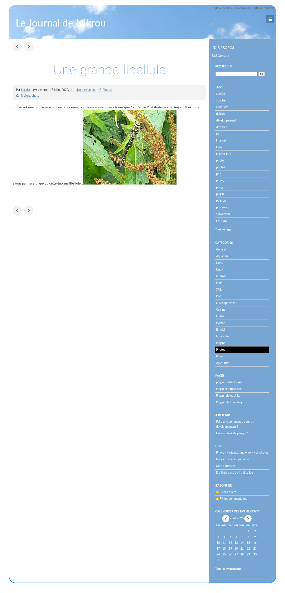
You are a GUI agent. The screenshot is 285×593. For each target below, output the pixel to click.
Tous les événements (228, 569)
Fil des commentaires (233, 498)
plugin (220, 194)
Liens (219, 263)
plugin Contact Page (229, 382)
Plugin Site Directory (229, 402)
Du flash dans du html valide (234, 472)
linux (219, 147)
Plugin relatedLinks (228, 395)
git (217, 134)
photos (220, 167)
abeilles (220, 93)
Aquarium (222, 256)
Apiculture (222, 363)
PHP (219, 283)
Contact (224, 55)
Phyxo (220, 356)
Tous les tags (223, 229)
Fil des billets (228, 492)
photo (35, 95)
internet (221, 140)
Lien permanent (86, 90)
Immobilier (223, 336)
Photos (107, 90)
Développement (226, 303)
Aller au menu (243, 8)
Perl (218, 296)
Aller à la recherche (264, 8)
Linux (219, 269)
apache (220, 100)
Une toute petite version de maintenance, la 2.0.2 (28, 46)
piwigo (220, 187)
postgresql (222, 207)
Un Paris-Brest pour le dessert (17, 46)
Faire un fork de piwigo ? (232, 433)
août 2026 (236, 518)
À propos (226, 47)
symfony (221, 220)
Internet (221, 276)
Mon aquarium (225, 466)
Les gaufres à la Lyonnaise (232, 459)
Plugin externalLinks (228, 389)
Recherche (223, 66)
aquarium (222, 107)
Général (221, 249)
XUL (219, 289)
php (218, 174)
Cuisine (220, 309)
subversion (223, 214)
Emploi (220, 329)
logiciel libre (223, 154)
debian (220, 114)
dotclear (221, 127)
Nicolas (25, 90)
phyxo (220, 180)
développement (226, 120)
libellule (25, 95)
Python (220, 323)
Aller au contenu (223, 8)
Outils (220, 316)
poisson (221, 200)
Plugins (220, 343)
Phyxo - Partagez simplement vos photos (242, 452)
